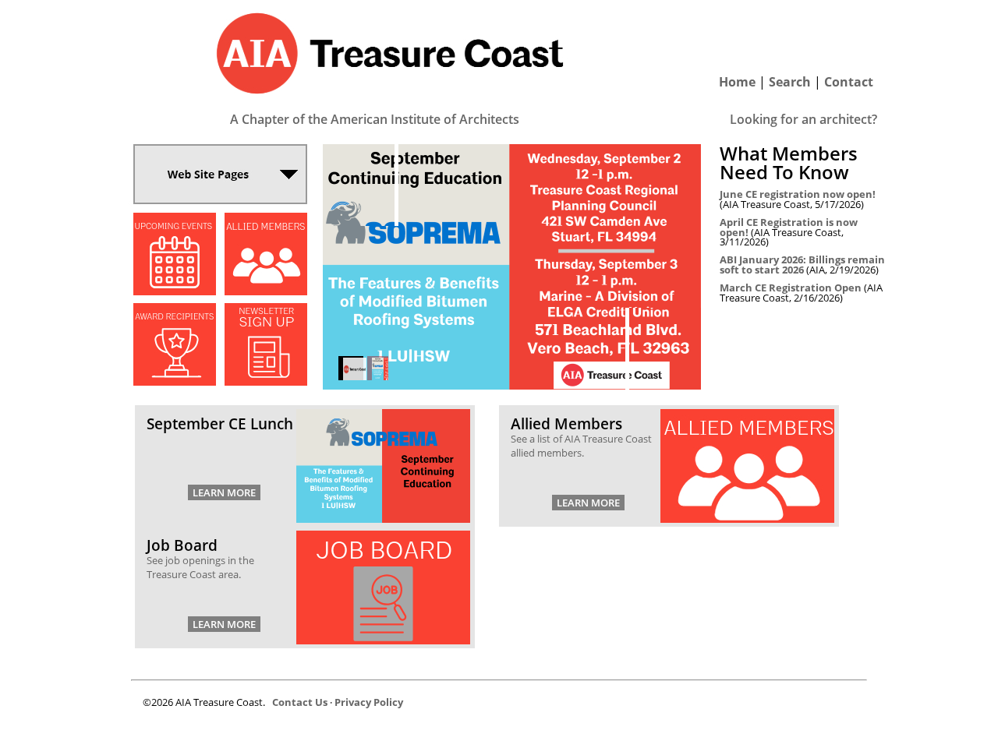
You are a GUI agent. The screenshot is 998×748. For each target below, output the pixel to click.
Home (737, 81)
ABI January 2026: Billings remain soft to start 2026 (802, 264)
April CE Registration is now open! (789, 227)
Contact (848, 81)
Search (790, 81)
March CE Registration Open (791, 287)
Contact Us (299, 702)
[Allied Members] (266, 291)
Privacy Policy (368, 702)
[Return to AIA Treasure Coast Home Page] (390, 103)
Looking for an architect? (803, 119)
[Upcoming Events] (174, 291)
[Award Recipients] (174, 381)
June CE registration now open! (798, 194)
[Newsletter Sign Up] (266, 381)
